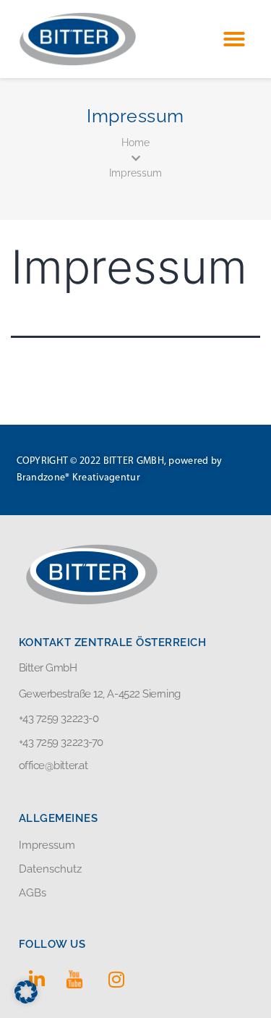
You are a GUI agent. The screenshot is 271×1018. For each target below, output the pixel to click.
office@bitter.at (53, 765)
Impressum (135, 173)
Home (135, 142)
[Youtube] (77, 979)
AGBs (32, 892)
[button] (234, 39)
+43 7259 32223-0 (59, 718)
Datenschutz (50, 868)
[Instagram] (116, 979)
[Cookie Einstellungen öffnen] (26, 998)
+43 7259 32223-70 (61, 742)
